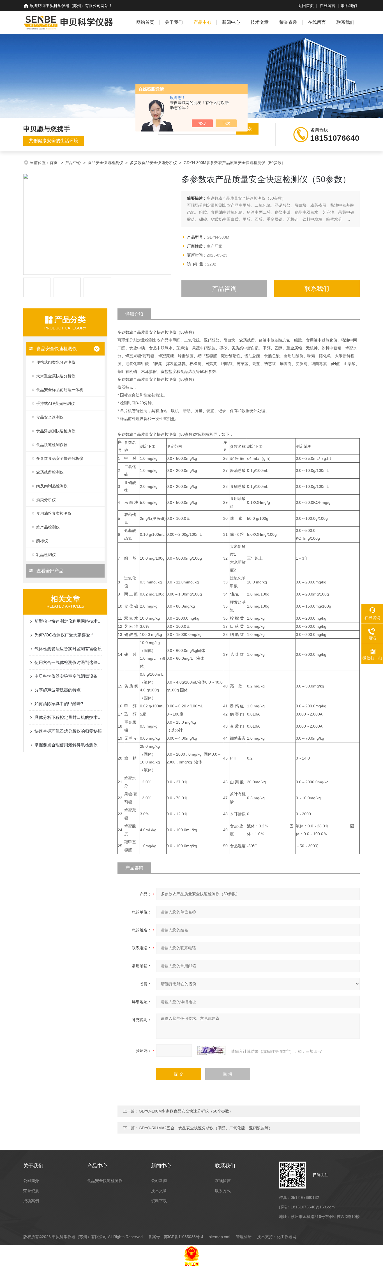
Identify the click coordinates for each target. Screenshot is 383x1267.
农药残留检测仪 (50, 472)
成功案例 (31, 1201)
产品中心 (202, 22)
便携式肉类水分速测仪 (55, 362)
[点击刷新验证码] (211, 1050)
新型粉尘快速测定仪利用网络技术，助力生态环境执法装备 (68, 621)
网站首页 (145, 22)
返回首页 (306, 5)
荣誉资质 (288, 22)
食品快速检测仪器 (52, 444)
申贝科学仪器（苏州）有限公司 (73, 5)
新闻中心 (231, 22)
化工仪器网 (286, 1236)
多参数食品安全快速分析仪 (153, 162)
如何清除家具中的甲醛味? (58, 703)
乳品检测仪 (46, 554)
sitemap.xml (219, 1236)
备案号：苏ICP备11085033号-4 (175, 1236)
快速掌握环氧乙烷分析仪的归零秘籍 (68, 731)
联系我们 (349, 5)
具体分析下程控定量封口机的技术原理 (68, 717)
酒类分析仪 (46, 499)
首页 (54, 162)
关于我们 (174, 22)
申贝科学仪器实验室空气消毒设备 (66, 676)
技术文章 (260, 22)
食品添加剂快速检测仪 (55, 431)
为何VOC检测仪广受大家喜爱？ (64, 635)
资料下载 (159, 1201)
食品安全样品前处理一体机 (59, 389)
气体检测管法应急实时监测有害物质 (68, 648)
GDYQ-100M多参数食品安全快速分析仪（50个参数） (186, 1111)
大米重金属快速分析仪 (55, 376)
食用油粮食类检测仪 (53, 513)
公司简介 (31, 1180)
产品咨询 (224, 288)
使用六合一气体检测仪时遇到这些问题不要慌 (68, 662)
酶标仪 (42, 541)
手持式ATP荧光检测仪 (55, 403)
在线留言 (327, 5)
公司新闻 (159, 1180)
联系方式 (223, 1190)
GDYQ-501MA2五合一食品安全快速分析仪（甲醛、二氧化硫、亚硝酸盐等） (206, 1128)
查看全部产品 (49, 570)
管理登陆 (244, 1236)
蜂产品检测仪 (48, 527)
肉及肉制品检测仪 (52, 486)
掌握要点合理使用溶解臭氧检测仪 (66, 744)
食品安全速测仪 (50, 417)
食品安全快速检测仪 (105, 162)
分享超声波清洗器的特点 (57, 689)
